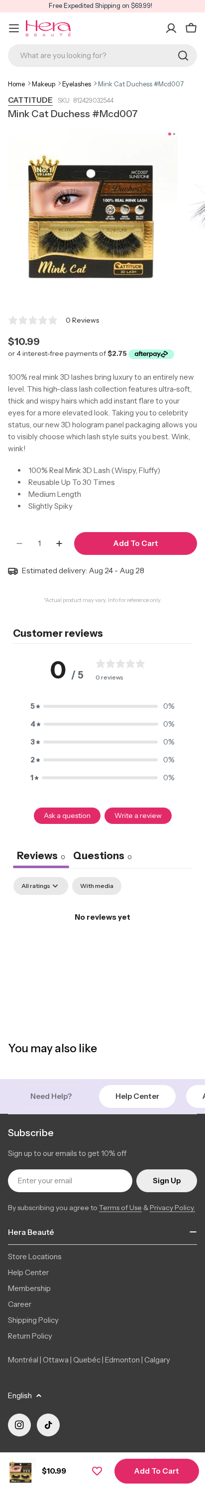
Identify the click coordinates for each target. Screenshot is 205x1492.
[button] (102, 706)
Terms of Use (120, 1207)
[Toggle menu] (14, 28)
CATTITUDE (30, 100)
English (20, 1395)
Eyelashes (76, 84)
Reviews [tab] (41, 856)
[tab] (102, 857)
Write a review (138, 815)
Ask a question (67, 815)
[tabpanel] (102, 951)
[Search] (183, 56)
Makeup (43, 84)
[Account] (171, 28)
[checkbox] (96, 886)
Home (16, 84)
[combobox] (102, 55)
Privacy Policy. (172, 1207)
